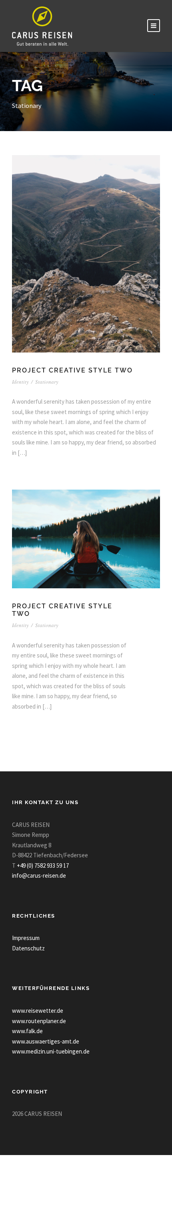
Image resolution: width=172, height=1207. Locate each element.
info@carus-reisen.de (39, 875)
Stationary (46, 381)
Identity (20, 381)
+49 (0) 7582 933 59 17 (43, 865)
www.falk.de (27, 1031)
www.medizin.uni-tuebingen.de (51, 1051)
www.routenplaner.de (39, 1021)
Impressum (26, 938)
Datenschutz (28, 948)
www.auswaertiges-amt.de (45, 1041)
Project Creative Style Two (72, 370)
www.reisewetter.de (37, 1010)
